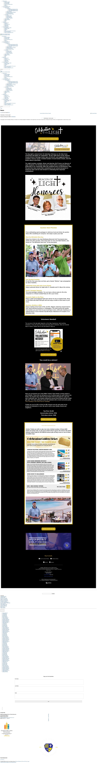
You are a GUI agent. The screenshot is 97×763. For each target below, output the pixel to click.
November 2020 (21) (5, 668)
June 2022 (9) (4, 653)
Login (1, 71)
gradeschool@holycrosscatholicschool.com (7, 717)
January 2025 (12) (5, 628)
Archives (46, 113)
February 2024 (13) (5, 637)
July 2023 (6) (4, 642)
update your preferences (45, 580)
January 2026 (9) (5, 618)
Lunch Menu (48, 716)
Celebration (14, 116)
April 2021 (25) (4, 664)
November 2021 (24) (5, 658)
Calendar (48, 719)
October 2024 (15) (5, 630)
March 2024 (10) (5, 636)
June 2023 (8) (4, 643)
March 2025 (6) (4, 626)
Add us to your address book (48, 576)
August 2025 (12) (5, 622)
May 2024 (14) (4, 634)
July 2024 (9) (4, 633)
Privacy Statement (19, 761)
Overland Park (46, 574)
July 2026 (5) (4, 613)
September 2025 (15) (5, 621)
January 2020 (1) (5, 671)
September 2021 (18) (5, 660)
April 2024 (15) (4, 635)
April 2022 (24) (4, 654)
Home (1, 112)
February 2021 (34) (5, 666)
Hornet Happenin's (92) (3, 604)
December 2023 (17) (5, 638)
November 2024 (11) (5, 629)
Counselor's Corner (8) (3, 601)
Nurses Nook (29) (3, 603)
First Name (17, 678)
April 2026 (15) (4, 616)
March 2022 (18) (5, 655)
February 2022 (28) (5, 656)
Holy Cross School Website (44, 558)
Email (16, 692)
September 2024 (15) (5, 631)
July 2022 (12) (4, 652)
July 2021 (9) (4, 662)
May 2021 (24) (4, 663)
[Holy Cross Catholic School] (5, 34)
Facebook (46, 562)
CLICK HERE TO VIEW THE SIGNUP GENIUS (49, 354)
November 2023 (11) (5, 639)
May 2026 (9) (4, 615)
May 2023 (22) (4, 644)
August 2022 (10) (5, 651)
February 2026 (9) (5, 617)
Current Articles (42, 113)
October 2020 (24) (5, 669)
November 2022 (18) (5, 649)
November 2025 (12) (5, 620)
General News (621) (3, 596)
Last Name (16, 685)
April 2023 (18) (4, 645)
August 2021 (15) (5, 661)
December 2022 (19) (5, 648)
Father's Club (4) (2, 607)
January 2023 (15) (5, 647)
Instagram (52, 562)
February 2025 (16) (5, 627)
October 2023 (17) (5, 640)
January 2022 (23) (5, 657)
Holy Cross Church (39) (3, 598)
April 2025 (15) (4, 625)
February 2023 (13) (5, 646)
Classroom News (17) (3, 605)
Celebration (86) (2, 597)
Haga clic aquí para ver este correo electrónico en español (48, 138)
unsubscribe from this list (53, 580)
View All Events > (2, 759)
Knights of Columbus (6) (4, 599)
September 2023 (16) (5, 641)
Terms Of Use (24, 761)
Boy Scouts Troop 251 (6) (4, 600)
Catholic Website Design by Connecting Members (8, 762)
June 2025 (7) (4, 624)
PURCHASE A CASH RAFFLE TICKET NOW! (48, 419)
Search (50, 113)
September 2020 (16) (5, 670)
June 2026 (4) (4, 614)
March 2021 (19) (5, 665)
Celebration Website (55, 558)
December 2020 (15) (5, 667)
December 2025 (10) (5, 619)
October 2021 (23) (5, 659)
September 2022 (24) (5, 650)
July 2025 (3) (4, 623)
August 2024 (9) (5, 632)
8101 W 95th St (48, 573)
